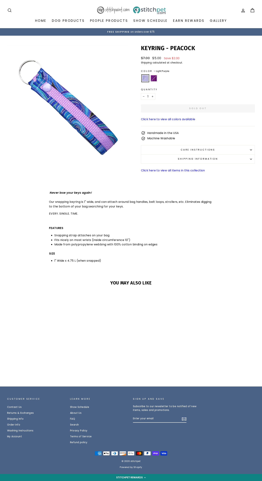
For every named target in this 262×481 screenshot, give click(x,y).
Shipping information (198, 158)
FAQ (72, 419)
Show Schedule (150, 20)
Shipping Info (15, 419)
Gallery (218, 20)
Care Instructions (198, 149)
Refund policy (78, 442)
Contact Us (14, 407)
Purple (153, 78)
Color (155, 71)
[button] (131, 477)
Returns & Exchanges (20, 413)
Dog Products (68, 20)
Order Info (13, 424)
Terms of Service (81, 436)
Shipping (146, 62)
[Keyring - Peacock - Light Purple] (34, 365)
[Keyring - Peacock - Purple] (39, 365)
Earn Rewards (188, 20)
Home (41, 20)
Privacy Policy (79, 430)
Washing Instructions (20, 430)
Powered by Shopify (131, 467)
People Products (109, 20)
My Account (14, 436)
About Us (75, 413)
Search (74, 424)
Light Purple (145, 78)
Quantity (149, 89)
